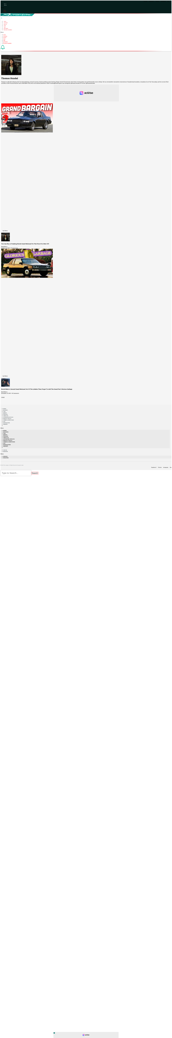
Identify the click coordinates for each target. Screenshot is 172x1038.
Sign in (5, 3)
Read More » (4, 246)
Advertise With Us (8, 417)
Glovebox (6, 28)
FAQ (4, 421)
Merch (5, 24)
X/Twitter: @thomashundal (87, 83)
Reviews (6, 22)
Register (5, 5)
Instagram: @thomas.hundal (72, 83)
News (5, 21)
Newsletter (6, 422)
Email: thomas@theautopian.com (55, 83)
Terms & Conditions (8, 420)
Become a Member (8, 29)
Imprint (5, 424)
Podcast (5, 414)
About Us (5, 415)
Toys (5, 25)
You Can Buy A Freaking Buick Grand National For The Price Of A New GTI (25, 244)
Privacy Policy (7, 418)
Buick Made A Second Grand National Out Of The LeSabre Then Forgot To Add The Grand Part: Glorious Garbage (36, 389)
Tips (5, 27)
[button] (86, 7)
